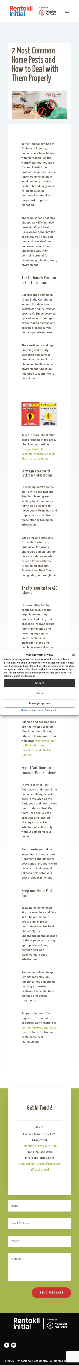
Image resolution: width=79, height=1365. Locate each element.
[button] (73, 655)
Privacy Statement (46, 710)
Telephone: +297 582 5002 (39, 1146)
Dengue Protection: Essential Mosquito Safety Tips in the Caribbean (38, 454)
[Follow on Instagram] (13, 1345)
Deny (39, 693)
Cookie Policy (28, 710)
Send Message (51, 1292)
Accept (39, 683)
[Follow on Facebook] (6, 1345)
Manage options (39, 703)
